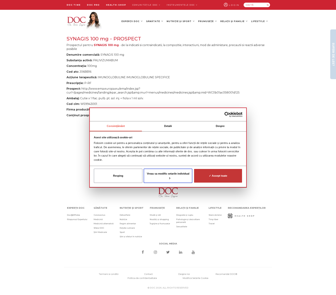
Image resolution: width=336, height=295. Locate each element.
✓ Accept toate (218, 175)
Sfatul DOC (99, 228)
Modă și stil (155, 215)
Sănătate (153, 21)
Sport (122, 232)
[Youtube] (193, 252)
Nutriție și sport (179, 21)
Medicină (98, 219)
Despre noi (184, 274)
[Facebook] (143, 252)
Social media (168, 243)
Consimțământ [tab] (116, 125)
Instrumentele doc (181, 5)
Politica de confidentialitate (142, 278)
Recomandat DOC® (226, 274)
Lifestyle (258, 21)
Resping (118, 175)
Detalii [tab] (168, 125)
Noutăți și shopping (159, 219)
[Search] (267, 5)
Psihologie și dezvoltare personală (188, 221)
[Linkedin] (181, 252)
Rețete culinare (127, 228)
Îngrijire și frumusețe (160, 223)
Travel (212, 223)
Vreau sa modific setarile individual (168, 173)
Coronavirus (99, 215)
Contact (148, 274)
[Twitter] (168, 252)
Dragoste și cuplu (184, 215)
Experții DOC (130, 21)
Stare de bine (215, 215)
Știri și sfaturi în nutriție (131, 236)
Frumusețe (206, 21)
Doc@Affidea (73, 215)
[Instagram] (155, 252)
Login (234, 5)
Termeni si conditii (108, 274)
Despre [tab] (220, 125)
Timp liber (213, 219)
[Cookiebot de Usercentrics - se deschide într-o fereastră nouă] (227, 114)
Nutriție (123, 219)
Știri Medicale (100, 232)
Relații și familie (232, 21)
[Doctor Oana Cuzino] (84, 21)
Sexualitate (181, 226)
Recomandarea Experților (247, 207)
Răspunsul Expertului (77, 219)
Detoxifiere (125, 215)
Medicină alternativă (104, 223)
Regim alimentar (128, 223)
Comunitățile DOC (145, 5)
